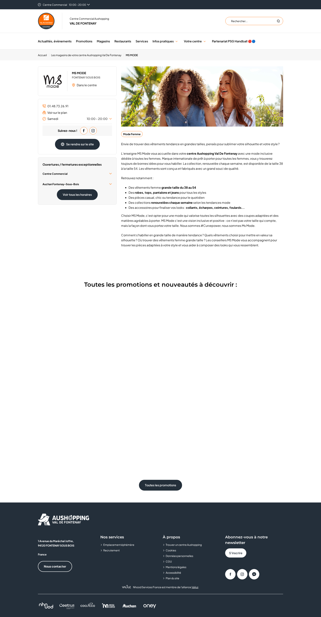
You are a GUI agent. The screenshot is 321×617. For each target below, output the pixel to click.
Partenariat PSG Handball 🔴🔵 (233, 41)
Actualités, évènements (55, 41)
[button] (176, 41)
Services (142, 41)
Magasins (103, 41)
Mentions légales (176, 567)
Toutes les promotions (160, 485)
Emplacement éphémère (118, 544)
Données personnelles (179, 556)
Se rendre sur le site (80, 144)
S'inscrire (235, 553)
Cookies (171, 550)
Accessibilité (173, 572)
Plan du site (172, 578)
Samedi (77, 119)
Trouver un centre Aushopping (184, 544)
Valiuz (195, 587)
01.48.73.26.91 (57, 106)
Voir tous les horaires (77, 194)
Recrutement (111, 550)
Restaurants (122, 41)
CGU (169, 561)
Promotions (84, 41)
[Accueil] (46, 21)
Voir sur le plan (57, 113)
